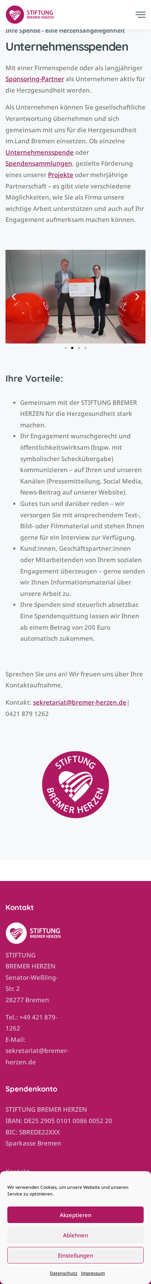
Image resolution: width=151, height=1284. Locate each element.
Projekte (60, 174)
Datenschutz (63, 1273)
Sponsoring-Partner (34, 79)
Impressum (93, 1273)
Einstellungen (75, 1255)
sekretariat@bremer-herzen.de (79, 702)
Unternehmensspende (39, 152)
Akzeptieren (75, 1215)
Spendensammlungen (38, 163)
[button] (13, 296)
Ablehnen (75, 1235)
